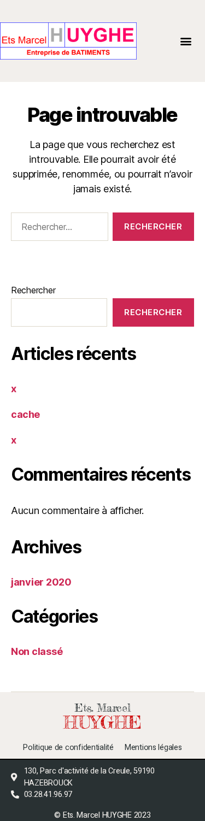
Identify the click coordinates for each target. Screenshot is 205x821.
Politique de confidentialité (68, 747)
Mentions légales (153, 747)
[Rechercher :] (57, 228)
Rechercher (33, 290)
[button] (186, 41)
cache (25, 414)
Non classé (36, 651)
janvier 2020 (41, 582)
